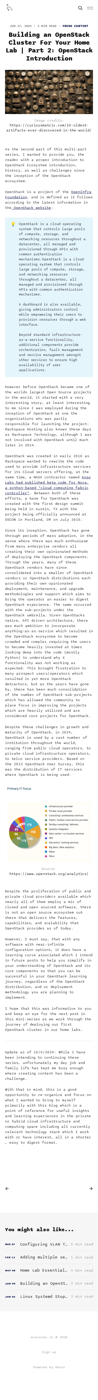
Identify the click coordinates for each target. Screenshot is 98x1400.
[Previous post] (9, 1188)
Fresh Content (75, 26)
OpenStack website (31, 208)
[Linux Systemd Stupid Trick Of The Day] (49, 1296)
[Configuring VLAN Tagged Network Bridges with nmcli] (49, 1244)
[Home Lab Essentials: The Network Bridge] (49, 1270)
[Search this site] (80, 8)
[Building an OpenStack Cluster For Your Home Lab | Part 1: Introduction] (49, 1283)
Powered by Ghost (49, 1367)
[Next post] (89, 1188)
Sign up (49, 1352)
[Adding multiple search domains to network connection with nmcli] (49, 1257)
